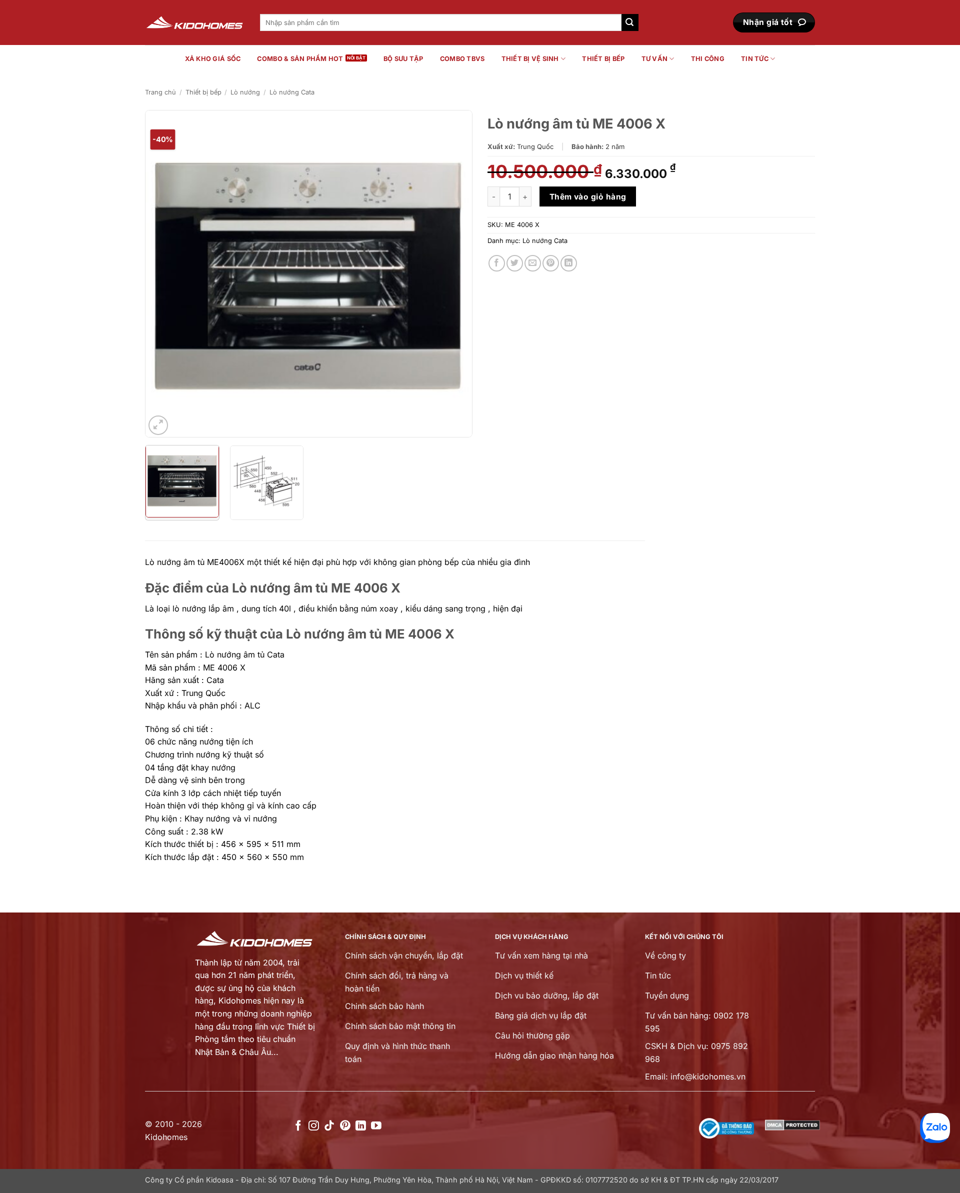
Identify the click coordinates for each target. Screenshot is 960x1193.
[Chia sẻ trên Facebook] (496, 263)
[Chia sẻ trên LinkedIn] (568, 263)
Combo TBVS (462, 58)
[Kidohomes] (195, 22)
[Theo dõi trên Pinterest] (345, 1126)
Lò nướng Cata (292, 92)
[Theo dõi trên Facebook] (298, 1126)
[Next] (453, 273)
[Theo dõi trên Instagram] (313, 1126)
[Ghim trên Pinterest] (550, 263)
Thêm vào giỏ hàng (588, 197)
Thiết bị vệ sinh (530, 58)
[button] (158, 425)
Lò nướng (245, 92)
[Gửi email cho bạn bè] (532, 263)
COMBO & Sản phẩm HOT (300, 58)
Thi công (707, 58)
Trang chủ (160, 92)
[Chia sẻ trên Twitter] (514, 263)
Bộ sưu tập (404, 58)
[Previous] (164, 273)
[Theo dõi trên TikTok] (329, 1126)
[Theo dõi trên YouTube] (376, 1126)
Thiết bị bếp (603, 58)
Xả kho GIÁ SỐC (213, 58)
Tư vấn (655, 58)
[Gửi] (630, 22)
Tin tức (754, 58)
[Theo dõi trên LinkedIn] (361, 1126)
